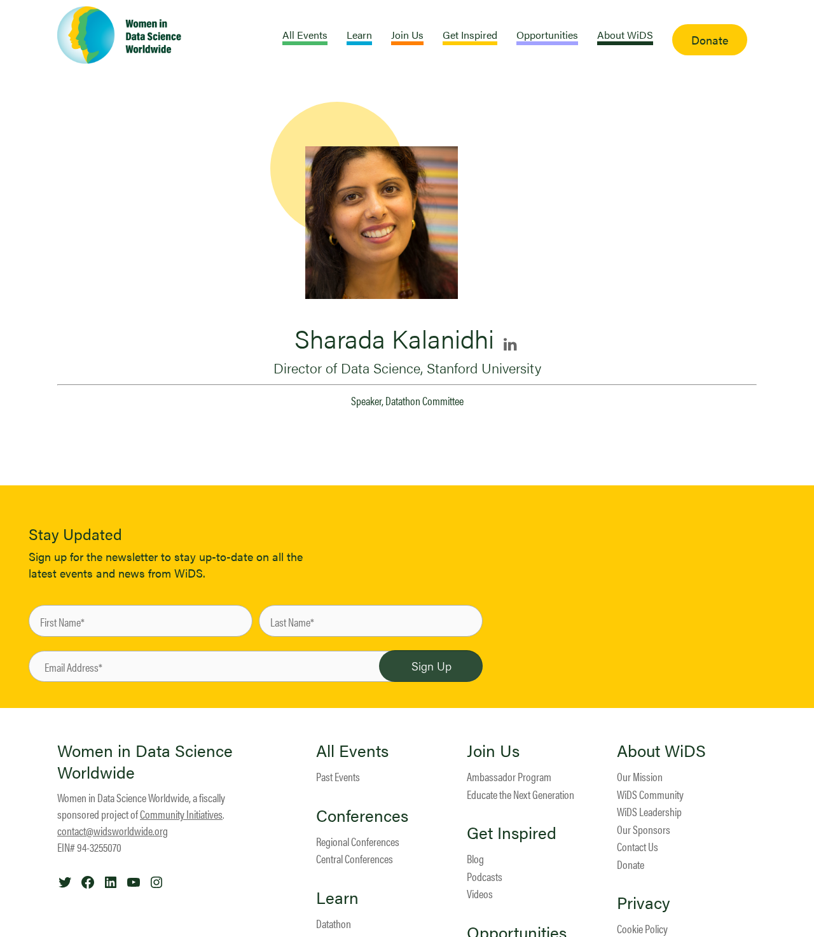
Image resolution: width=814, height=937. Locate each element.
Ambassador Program (509, 776)
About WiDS (661, 750)
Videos (480, 893)
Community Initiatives (181, 814)
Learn (337, 897)
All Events (352, 750)
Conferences (362, 815)
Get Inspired (511, 832)
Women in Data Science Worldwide (145, 761)
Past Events (338, 776)
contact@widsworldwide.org (112, 830)
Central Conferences (354, 858)
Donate (630, 864)
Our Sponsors (643, 829)
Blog (475, 858)
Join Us (493, 750)
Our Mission (640, 776)
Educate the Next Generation (520, 794)
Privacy (643, 902)
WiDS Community (650, 794)
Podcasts (484, 876)
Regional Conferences (357, 841)
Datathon (333, 923)
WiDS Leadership (649, 811)
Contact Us (637, 846)
